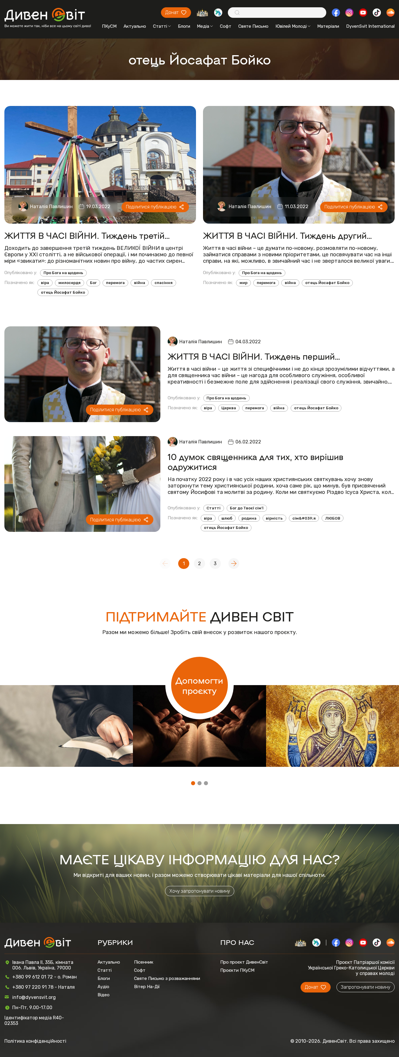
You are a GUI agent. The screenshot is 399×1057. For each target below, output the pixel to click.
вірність (274, 518)
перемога (115, 283)
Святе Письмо (253, 26)
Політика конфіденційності (35, 1041)
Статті (160, 26)
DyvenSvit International (370, 26)
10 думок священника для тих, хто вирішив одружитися (255, 461)
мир (243, 283)
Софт (225, 26)
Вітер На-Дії (147, 986)
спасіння (164, 283)
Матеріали (328, 26)
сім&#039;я (304, 518)
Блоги (184, 26)
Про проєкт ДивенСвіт (244, 962)
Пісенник (143, 962)
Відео (104, 994)
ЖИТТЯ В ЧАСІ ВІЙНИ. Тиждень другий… (287, 235)
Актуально (135, 26)
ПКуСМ (109, 26)
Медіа (203, 26)
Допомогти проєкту (199, 685)
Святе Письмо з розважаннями (167, 978)
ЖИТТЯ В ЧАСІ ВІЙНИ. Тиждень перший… (254, 356)
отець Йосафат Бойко (63, 292)
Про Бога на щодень (63, 273)
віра (45, 283)
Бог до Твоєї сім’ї (246, 508)
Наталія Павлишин (51, 206)
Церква (228, 408)
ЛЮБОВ (332, 518)
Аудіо (103, 986)
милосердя (69, 283)
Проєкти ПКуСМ (237, 970)
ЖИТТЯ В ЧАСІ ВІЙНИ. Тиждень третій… (87, 235)
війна (139, 283)
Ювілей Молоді (291, 26)
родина (249, 518)
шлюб (226, 518)
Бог (93, 283)
